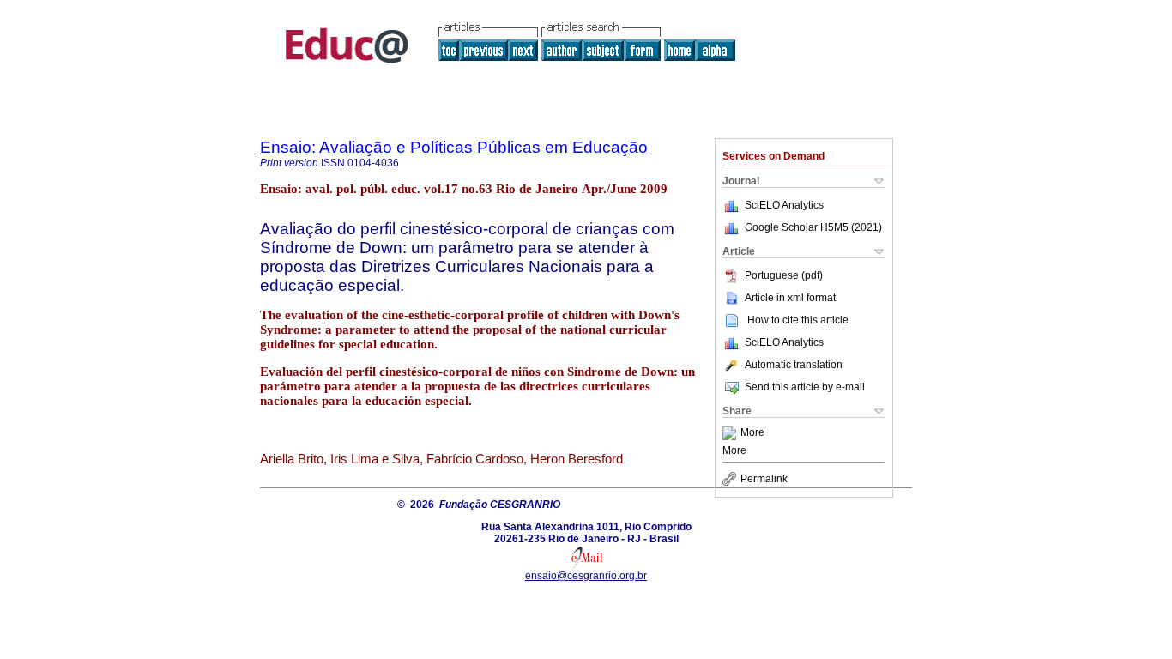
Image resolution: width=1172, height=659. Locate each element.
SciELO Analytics (784, 205)
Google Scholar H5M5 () (813, 227)
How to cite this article (798, 320)
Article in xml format (790, 298)
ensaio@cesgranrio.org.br (586, 576)
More (752, 433)
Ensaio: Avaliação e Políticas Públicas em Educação (454, 147)
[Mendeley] (731, 433)
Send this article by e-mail (805, 387)
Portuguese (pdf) (784, 275)
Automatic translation (794, 365)
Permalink (764, 479)
